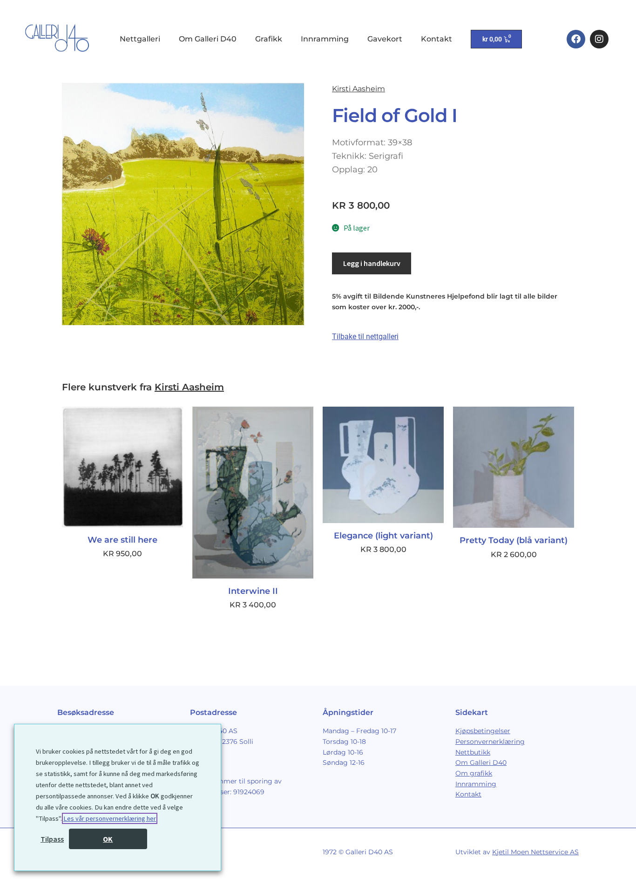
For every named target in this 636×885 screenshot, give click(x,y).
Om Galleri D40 (208, 38)
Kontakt (436, 38)
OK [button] (108, 839)
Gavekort (384, 38)
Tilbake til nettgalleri (365, 336)
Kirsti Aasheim (358, 88)
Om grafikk (473, 773)
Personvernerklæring (490, 741)
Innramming (325, 38)
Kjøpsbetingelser (482, 731)
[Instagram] (599, 39)
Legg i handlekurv (371, 263)
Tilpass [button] (52, 839)
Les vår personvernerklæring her (109, 818)
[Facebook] (576, 39)
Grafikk (268, 38)
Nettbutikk (472, 752)
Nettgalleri (140, 38)
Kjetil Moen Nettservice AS (535, 852)
